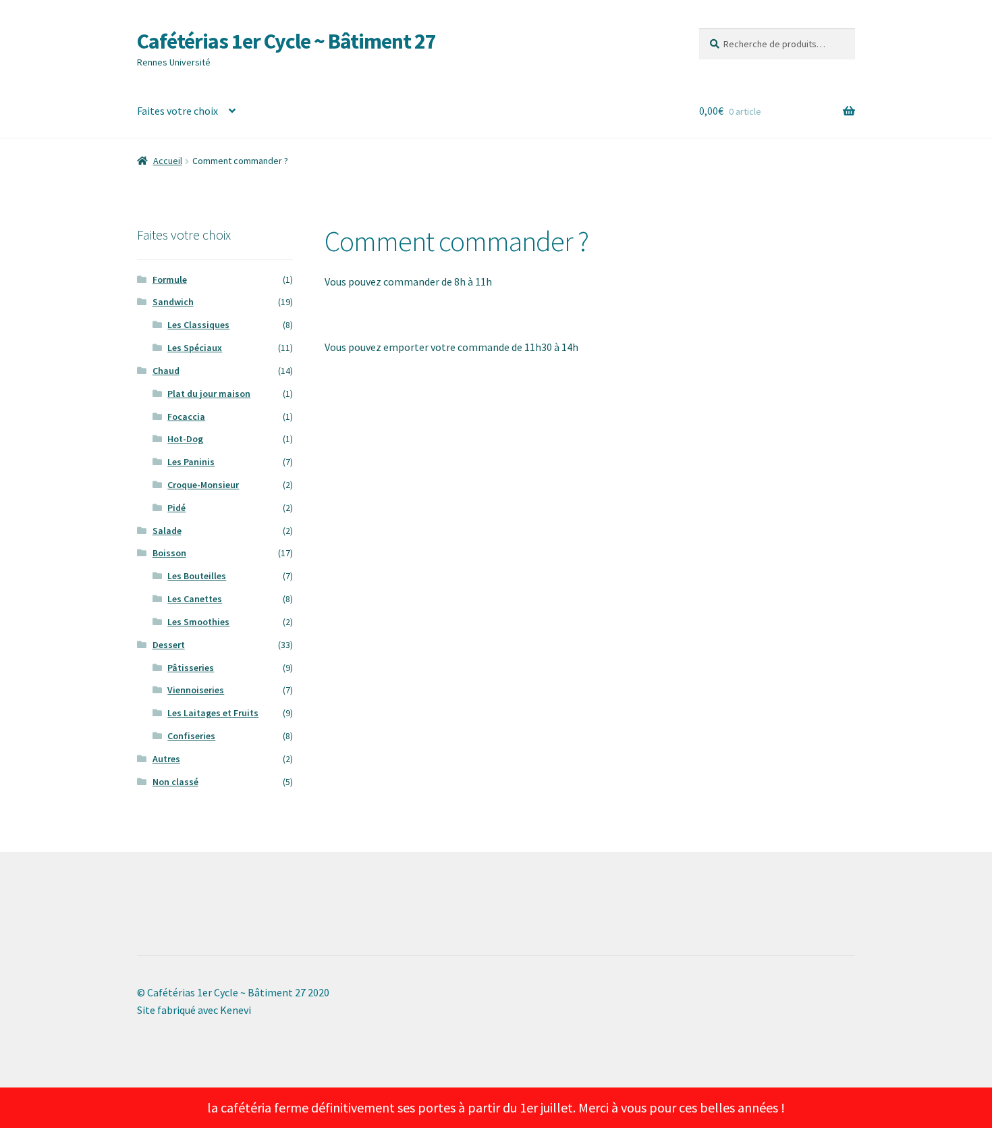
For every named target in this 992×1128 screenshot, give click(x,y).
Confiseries (191, 736)
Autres (166, 759)
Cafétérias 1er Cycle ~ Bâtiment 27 (286, 41)
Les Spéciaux (194, 348)
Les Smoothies (198, 622)
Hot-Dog (185, 439)
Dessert (169, 645)
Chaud (166, 371)
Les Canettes (194, 599)
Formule (170, 279)
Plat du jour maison (208, 393)
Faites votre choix (177, 110)
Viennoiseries (195, 690)
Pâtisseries (190, 668)
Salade (167, 531)
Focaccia (186, 416)
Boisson (169, 553)
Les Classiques (198, 325)
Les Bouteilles (196, 576)
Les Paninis (191, 462)
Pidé (176, 508)
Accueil (167, 161)
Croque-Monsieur (203, 485)
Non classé (175, 782)
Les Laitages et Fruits (212, 713)
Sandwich (173, 302)
